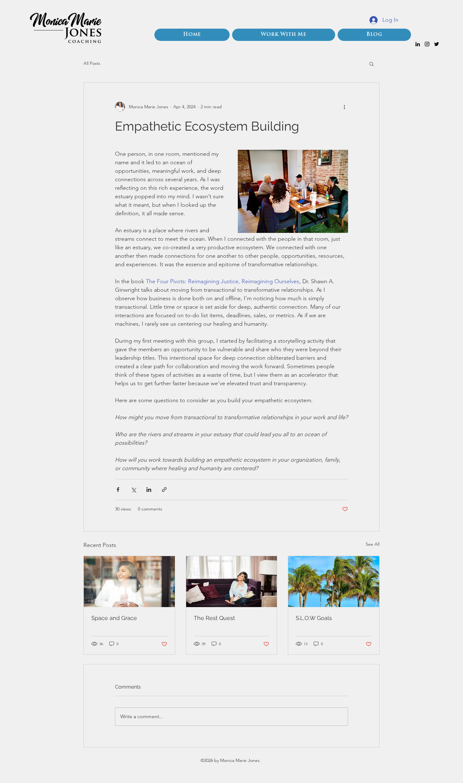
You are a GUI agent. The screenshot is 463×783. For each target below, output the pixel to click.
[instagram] (427, 44)
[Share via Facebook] (118, 490)
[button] (371, 63)
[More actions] (344, 106)
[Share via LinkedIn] (149, 490)
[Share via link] (164, 490)
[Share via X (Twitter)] (133, 490)
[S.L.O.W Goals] (333, 581)
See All (373, 544)
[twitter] (436, 44)
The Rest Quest (214, 618)
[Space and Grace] (129, 581)
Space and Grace (114, 618)
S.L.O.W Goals (314, 618)
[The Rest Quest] (231, 581)
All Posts (91, 63)
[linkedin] (417, 44)
